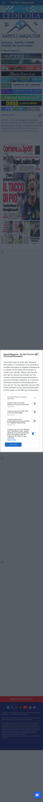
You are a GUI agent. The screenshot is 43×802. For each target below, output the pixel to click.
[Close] (38, 354)
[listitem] (21, 397)
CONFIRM (13, 444)
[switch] (34, 403)
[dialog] (21, 401)
